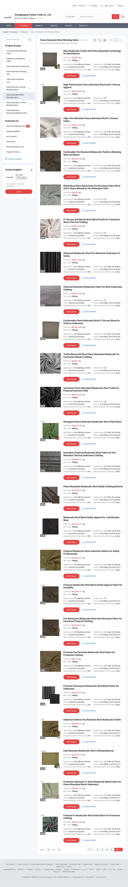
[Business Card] (31, 169)
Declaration (90, 877)
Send (19, 191)
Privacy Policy (101, 877)
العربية (84, 869)
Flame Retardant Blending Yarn (16, 72)
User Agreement (78, 877)
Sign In (75, 6)
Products (24, 25)
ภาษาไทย (112, 869)
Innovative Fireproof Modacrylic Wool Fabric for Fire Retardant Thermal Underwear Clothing (89, 454)
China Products (23, 864)
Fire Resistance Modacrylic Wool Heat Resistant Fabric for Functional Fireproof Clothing (92, 620)
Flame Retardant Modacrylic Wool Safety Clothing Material (93, 486)
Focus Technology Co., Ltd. (47, 877)
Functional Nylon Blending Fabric (16, 52)
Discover (68, 25)
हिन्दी (104, 869)
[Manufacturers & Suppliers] (18, 5)
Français (38, 869)
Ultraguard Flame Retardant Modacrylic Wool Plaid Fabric (92, 421)
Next (117, 849)
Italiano (58, 869)
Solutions (54, 25)
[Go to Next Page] (120, 40)
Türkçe (120, 869)
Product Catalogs (14, 159)
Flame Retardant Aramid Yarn (17, 66)
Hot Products (10, 864)
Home (8, 25)
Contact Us (83, 25)
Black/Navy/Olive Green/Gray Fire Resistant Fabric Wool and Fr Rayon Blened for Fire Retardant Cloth (91, 187)
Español (20, 869)
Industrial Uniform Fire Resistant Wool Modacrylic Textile (92, 719)
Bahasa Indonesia (69, 872)
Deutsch (66, 869)
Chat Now (22, 178)
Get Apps (110, 6)
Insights (69, 866)
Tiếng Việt (56, 872)
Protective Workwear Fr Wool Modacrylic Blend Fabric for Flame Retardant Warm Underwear (92, 783)
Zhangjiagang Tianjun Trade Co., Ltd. (32, 14)
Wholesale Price (75, 864)
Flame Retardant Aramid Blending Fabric (15, 88)
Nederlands (76, 869)
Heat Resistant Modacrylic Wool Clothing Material (88, 750)
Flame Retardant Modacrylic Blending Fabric (16, 111)
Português (29, 869)
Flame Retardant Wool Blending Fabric (15, 96)
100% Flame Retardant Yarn (15, 80)
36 (54, 849)
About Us (39, 25)
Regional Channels (101, 864)
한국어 (91, 869)
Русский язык (48, 869)
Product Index (115, 864)
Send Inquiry (71, 76)
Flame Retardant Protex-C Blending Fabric (16, 103)
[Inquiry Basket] (102, 6)
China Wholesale (61, 864)
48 (59, 849)
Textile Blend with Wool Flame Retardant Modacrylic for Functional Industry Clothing (91, 355)
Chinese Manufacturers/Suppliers (42, 864)
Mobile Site (60, 866)
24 (49, 850)
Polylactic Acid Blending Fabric (15, 59)
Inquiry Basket (90, 75)
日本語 (98, 869)
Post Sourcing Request (122, 16)
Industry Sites (87, 864)
